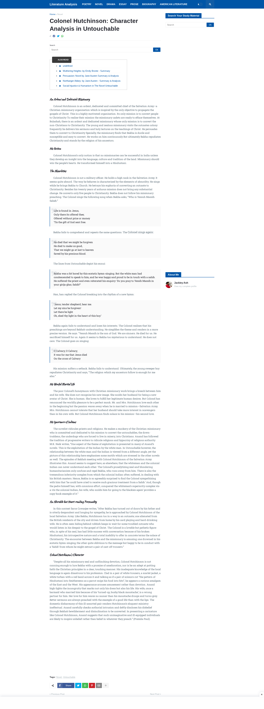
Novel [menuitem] (99, 4)
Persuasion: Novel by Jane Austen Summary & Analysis (91, 75)
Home (52, 14)
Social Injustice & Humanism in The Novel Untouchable (90, 85)
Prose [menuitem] (134, 4)
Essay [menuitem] (123, 4)
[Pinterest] (92, 685)
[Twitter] (58, 36)
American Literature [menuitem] (173, 4)
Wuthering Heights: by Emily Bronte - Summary (86, 71)
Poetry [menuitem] (86, 4)
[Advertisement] (105, 650)
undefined (67, 66)
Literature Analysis (63, 4)
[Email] (99, 685)
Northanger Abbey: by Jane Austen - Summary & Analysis (92, 81)
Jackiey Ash (181, 282)
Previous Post (57, 694)
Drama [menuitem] (111, 4)
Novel (60, 14)
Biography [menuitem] (149, 4)
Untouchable (69, 677)
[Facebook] (54, 36)
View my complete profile (185, 286)
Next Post (154, 694)
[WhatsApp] (62, 36)
